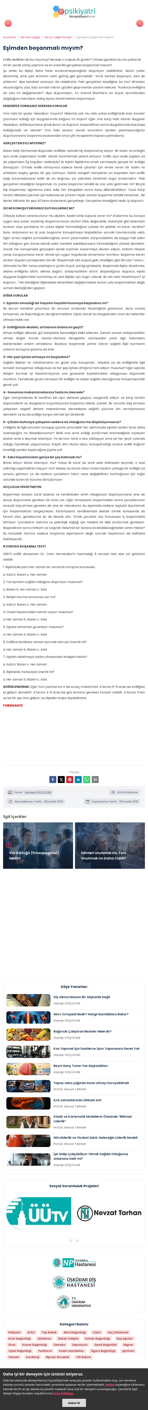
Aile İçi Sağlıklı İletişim (58, 37)
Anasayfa (9, 37)
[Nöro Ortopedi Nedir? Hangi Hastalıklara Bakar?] (28, 1017)
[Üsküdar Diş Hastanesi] (74, 1282)
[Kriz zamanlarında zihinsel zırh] (28, 1103)
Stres (11, 1345)
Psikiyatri (14, 1332)
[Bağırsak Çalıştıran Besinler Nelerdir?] (28, 1034)
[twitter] (61, 779)
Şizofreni (128, 1351)
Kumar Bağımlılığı (34, 1345)
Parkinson (45, 1351)
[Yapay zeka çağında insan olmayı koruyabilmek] (28, 1086)
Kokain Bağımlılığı (97, 1338)
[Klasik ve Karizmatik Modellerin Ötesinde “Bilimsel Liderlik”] (28, 1122)
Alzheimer (44, 1338)
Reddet (110, 1384)
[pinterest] (69, 779)
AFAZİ (31, 1332)
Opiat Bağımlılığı (19, 1351)
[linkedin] (78, 779)
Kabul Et (74, 1403)
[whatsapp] (86, 779)
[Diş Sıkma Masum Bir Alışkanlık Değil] (28, 1000)
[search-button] (8, 23)
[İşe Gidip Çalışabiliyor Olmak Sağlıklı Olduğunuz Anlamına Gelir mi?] (28, 1159)
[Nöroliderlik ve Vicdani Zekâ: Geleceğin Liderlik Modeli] (28, 1141)
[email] (95, 779)
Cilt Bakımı (83, 1357)
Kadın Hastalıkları (71, 1351)
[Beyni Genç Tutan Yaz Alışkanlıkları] (28, 1069)
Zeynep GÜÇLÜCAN (38, 792)
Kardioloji (32, 1357)
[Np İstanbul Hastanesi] (74, 1262)
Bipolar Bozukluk (57, 1357)
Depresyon (79, 1345)
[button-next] (77, 1240)
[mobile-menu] (139, 23)
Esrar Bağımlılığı (19, 1338)
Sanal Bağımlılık (105, 1345)
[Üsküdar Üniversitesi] (74, 1302)
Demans (59, 1345)
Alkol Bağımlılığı (75, 1332)
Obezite (13, 1357)
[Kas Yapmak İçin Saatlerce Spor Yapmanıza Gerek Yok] (28, 1052)
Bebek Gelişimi (68, 1338)
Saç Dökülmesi (118, 1332)
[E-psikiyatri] (74, 11)
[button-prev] (70, 1240)
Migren (128, 1345)
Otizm (97, 1332)
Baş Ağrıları (125, 1338)
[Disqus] (74, 923)
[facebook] (52, 779)
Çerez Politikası (63, 1393)
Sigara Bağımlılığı (103, 1351)
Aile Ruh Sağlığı (30, 37)
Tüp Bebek (49, 1332)
